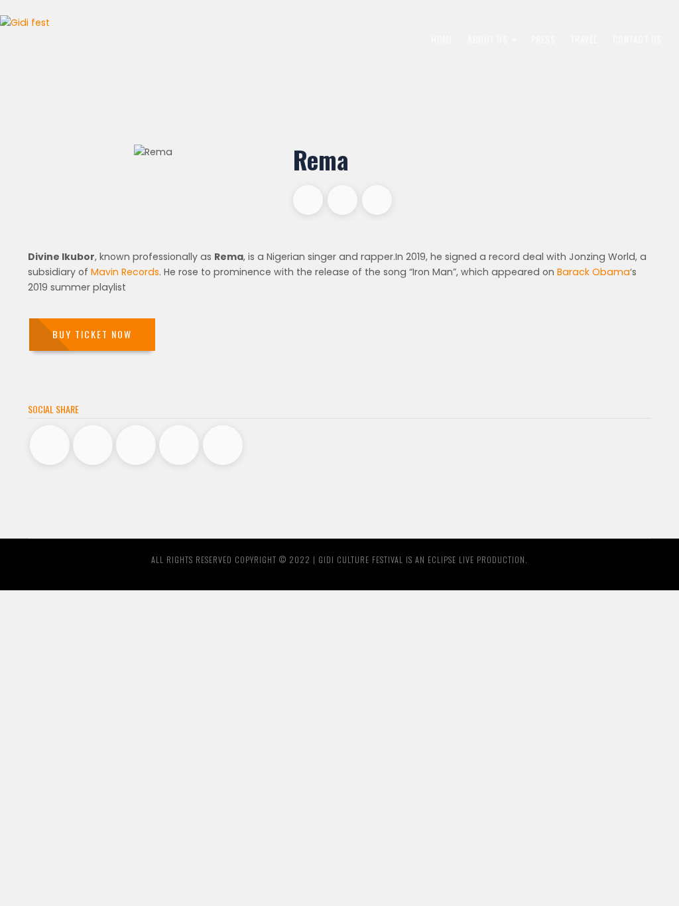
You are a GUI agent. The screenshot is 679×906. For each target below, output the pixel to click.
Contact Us (637, 39)
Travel (584, 39)
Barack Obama (593, 272)
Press (543, 39)
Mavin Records (125, 272)
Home (442, 39)
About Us (488, 39)
